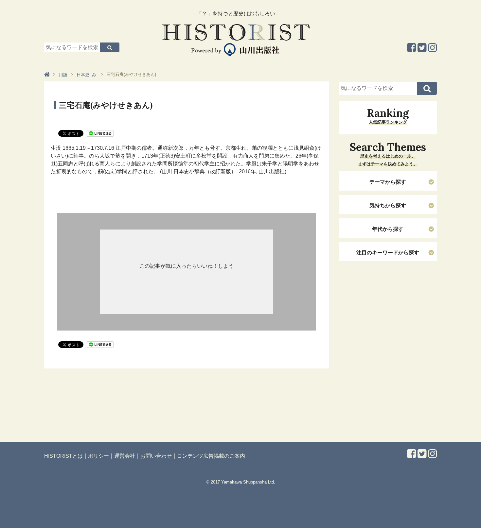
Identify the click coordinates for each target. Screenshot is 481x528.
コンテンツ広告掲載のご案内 (211, 456)
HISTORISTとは (63, 456)
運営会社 (124, 456)
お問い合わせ (156, 456)
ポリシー (98, 456)
